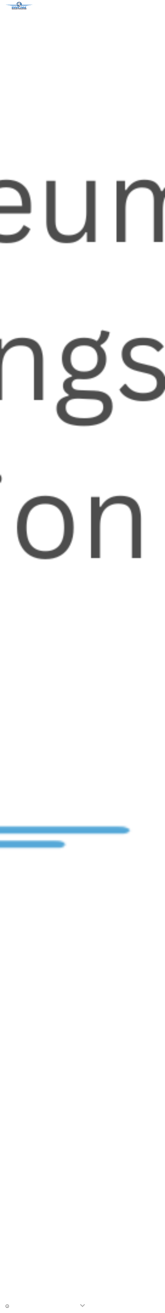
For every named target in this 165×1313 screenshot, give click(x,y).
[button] (82, 1306)
